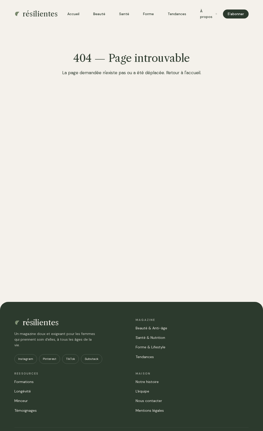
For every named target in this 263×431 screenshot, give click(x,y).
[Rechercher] (216, 14)
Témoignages (25, 410)
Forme (148, 14)
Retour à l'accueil (183, 72)
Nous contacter (149, 400)
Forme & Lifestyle (150, 347)
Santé (124, 14)
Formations (24, 381)
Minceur (21, 400)
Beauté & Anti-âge (151, 328)
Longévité (22, 391)
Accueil (73, 14)
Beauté (99, 14)
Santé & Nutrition (150, 337)
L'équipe (142, 391)
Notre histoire (147, 381)
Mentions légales (150, 410)
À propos (206, 14)
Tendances (177, 14)
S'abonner (236, 14)
